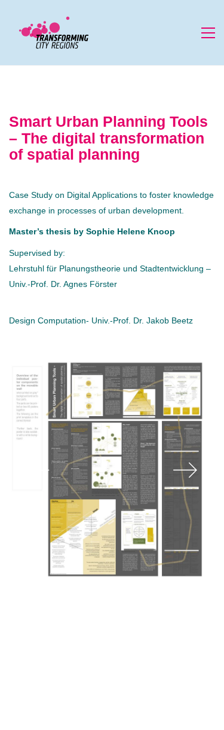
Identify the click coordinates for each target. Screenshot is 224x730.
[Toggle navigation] (208, 33)
